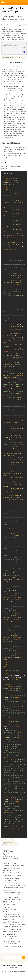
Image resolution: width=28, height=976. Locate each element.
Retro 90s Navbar (8, 870)
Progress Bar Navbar (10, 904)
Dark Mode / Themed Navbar (12, 875)
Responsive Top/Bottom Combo (13, 927)
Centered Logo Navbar (10, 909)
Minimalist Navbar (9, 856)
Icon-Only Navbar (8, 919)
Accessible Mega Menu (10, 936)
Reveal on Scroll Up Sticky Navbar (14, 885)
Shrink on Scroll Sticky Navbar (12, 883)
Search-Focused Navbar (11, 897)
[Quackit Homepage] (4, 2)
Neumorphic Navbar (9, 861)
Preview (20, 57)
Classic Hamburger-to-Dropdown (14, 924)
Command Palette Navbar (11, 941)
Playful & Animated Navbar (12, 868)
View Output (6, 841)
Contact (14, 965)
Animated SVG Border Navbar (12, 946)
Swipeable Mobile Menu (11, 931)
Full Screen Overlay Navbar (12, 895)
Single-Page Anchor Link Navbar (13, 917)
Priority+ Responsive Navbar (12, 929)
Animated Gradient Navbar (12, 873)
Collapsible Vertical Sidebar (12, 899)
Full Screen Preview (9, 844)
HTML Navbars (8, 851)
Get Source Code (8, 57)
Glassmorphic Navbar (10, 863)
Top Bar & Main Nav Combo (12, 914)
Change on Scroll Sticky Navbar (13, 887)
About (8, 965)
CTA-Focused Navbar (10, 902)
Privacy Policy (14, 968)
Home (4, 965)
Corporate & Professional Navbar (13, 866)
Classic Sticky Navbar (10, 880)
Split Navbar (7, 912)
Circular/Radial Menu (10, 944)
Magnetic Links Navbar (10, 939)
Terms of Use (21, 965)
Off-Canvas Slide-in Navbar (12, 892)
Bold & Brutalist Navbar (10, 858)
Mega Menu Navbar (9, 890)
